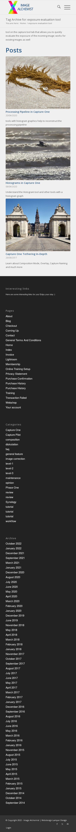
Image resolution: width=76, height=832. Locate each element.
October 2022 (13, 543)
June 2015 (12, 764)
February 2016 (14, 740)
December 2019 (15, 615)
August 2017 (13, 668)
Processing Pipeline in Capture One (28, 111)
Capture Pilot (13, 434)
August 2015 (13, 754)
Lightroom (11, 359)
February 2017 (14, 697)
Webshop (11, 402)
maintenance (13, 478)
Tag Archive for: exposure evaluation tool (33, 20)
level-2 (9, 468)
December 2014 (15, 793)
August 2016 (13, 716)
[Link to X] (62, 824)
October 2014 (13, 798)
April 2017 (11, 687)
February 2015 (14, 783)
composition (13, 439)
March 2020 (12, 601)
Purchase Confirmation (19, 378)
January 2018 (13, 649)
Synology (11, 502)
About (9, 316)
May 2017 (11, 682)
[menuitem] (57, 7)
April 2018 (11, 634)
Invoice (10, 354)
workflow (11, 521)
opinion (10, 482)
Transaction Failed (16, 397)
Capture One (13, 430)
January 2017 (13, 702)
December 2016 (15, 706)
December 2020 (15, 572)
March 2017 (12, 692)
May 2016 (11, 730)
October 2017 (13, 658)
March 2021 (12, 562)
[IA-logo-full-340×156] (31, 7)
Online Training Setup (18, 369)
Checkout (11, 325)
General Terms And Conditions (23, 340)
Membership (13, 364)
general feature (14, 454)
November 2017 (15, 654)
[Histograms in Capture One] (38, 153)
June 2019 (12, 620)
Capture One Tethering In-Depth (26, 254)
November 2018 (15, 625)
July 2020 (11, 582)
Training (10, 393)
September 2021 (15, 558)
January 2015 (13, 788)
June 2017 (12, 678)
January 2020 (13, 610)
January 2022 (13, 548)
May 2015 (11, 769)
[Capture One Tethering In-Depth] (38, 225)
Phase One (12, 487)
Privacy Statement (16, 373)
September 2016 (15, 711)
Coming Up (12, 330)
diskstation (12, 444)
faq (7, 449)
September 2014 (15, 802)
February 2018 (14, 644)
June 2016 (12, 726)
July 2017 (11, 673)
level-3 (9, 473)
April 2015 (11, 774)
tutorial (9, 506)
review (9, 492)
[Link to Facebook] (57, 824)
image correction (15, 458)
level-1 (9, 463)
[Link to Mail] (67, 824)
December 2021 (15, 553)
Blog (8, 321)
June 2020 (12, 586)
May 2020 (11, 591)
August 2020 (13, 577)
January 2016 (13, 745)
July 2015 (11, 759)
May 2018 (11, 630)
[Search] (57, 7)
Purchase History (16, 383)
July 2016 (11, 721)
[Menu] (65, 7)
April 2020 (11, 596)
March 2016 (12, 735)
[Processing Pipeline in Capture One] (38, 82)
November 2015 (15, 750)
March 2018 (12, 639)
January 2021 (13, 567)
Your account (13, 407)
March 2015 (12, 778)
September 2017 (15, 663)
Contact (10, 335)
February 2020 (14, 606)
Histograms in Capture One (23, 183)
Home (9, 345)
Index (9, 349)
